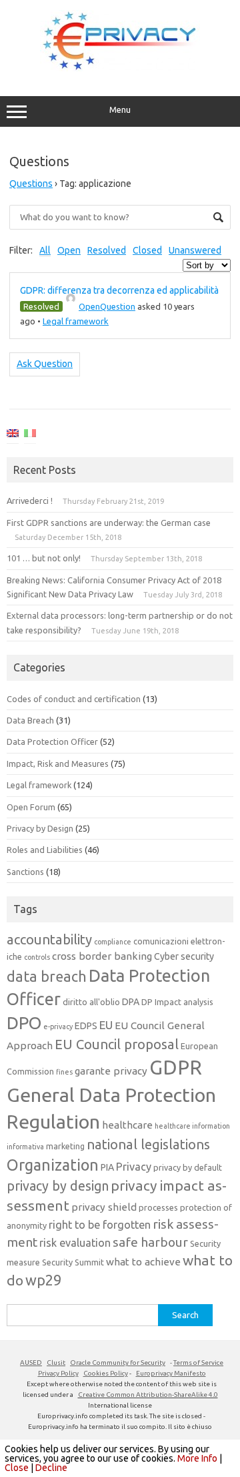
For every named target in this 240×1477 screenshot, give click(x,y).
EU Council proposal (117, 1044)
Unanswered (195, 250)
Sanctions (25, 871)
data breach (47, 976)
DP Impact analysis (177, 1001)
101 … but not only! (44, 558)
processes (158, 1207)
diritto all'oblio (91, 1001)
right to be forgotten (100, 1225)
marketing (65, 1146)
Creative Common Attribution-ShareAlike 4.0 (148, 1394)
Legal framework (76, 321)
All (45, 250)
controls (37, 957)
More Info (197, 1458)
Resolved (106, 250)
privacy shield (104, 1207)
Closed (147, 250)
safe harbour (150, 1242)
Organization (53, 1164)
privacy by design (58, 1186)
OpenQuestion (107, 306)
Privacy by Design (40, 828)
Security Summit (73, 1262)
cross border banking (102, 956)
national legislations (148, 1144)
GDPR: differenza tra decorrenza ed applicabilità (119, 290)
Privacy (133, 1167)
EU (106, 1024)
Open (69, 250)
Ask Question (45, 363)
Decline (51, 1467)
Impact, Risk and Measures (58, 763)
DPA (130, 1001)
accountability (49, 939)
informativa (25, 1147)
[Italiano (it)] (30, 435)
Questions (31, 183)
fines (64, 1072)
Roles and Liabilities (45, 849)
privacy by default (187, 1167)
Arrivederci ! (30, 500)
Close (17, 1467)
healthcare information (192, 1126)
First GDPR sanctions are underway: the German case (109, 522)
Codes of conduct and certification (74, 698)
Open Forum (31, 807)
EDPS (86, 1025)
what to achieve (143, 1261)
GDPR (175, 1068)
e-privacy (58, 1026)
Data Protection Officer (52, 741)
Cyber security (184, 956)
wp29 (43, 1280)
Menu (120, 110)
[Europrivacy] (120, 68)
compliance (112, 942)
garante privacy (111, 1071)
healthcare (127, 1125)
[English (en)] (13, 435)
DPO (24, 1022)
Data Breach (30, 720)
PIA (107, 1167)
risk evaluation (75, 1243)
